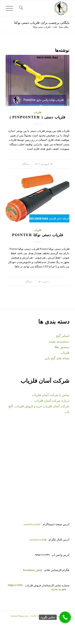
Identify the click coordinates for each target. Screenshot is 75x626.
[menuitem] (20, 8)
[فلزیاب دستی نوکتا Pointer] (37, 198)
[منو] (11, 8)
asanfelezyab (38, 539)
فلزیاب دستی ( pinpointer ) (37, 117)
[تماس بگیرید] (65, 617)
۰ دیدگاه (26, 164)
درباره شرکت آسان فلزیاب (51, 400)
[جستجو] (20, 8)
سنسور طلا (62, 347)
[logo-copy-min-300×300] (43, 8)
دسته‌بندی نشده (59, 341)
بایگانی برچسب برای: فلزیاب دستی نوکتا (41, 22)
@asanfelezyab (32, 524)
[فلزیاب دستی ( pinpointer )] (37, 80)
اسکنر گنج (62, 336)
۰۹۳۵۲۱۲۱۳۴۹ (14, 585)
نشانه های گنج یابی (57, 358)
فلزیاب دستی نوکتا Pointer (37, 235)
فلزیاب (37, 112)
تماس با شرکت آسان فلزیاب (50, 395)
